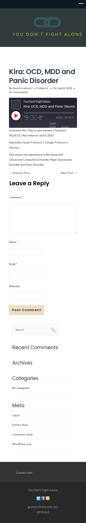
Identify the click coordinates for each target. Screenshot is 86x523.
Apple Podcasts (33, 142)
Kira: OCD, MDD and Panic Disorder (42, 76)
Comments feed (22, 434)
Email (13, 264)
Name (13, 242)
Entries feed (20, 424)
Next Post (69, 172)
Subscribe (52, 125)
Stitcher (14, 147)
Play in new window (40, 130)
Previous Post (19, 172)
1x (33, 117)
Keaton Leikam (22, 88)
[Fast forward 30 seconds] (41, 117)
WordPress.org (21, 444)
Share (65, 127)
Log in (16, 415)
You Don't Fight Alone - (43, 490)
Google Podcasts (55, 142)
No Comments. (18, 92)
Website (14, 286)
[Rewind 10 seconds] (26, 117)
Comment (16, 197)
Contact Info (24, 472)
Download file (17, 130)
